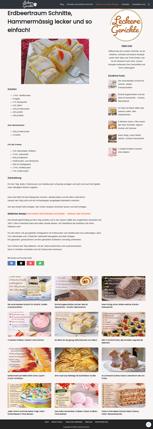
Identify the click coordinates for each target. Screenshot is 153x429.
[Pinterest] (30, 263)
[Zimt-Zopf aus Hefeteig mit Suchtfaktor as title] (76, 360)
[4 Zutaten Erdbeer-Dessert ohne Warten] (29, 324)
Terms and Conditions (74, 422)
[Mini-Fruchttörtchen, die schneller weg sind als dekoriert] (123, 324)
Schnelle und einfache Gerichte (80, 4)
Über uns (88, 422)
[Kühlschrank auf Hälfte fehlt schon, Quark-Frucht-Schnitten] (29, 360)
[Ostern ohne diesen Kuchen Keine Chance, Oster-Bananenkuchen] (123, 395)
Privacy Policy (57, 422)
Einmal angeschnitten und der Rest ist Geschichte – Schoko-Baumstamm (71, 305)
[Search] (149, 4)
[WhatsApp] (40, 263)
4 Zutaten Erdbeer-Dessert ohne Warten (26, 340)
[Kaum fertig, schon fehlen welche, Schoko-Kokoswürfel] (123, 288)
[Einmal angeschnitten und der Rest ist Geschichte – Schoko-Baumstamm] (76, 288)
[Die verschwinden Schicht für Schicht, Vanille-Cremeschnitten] (29, 288)
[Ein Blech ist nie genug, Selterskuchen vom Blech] (76, 324)
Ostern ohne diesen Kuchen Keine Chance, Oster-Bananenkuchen (120, 412)
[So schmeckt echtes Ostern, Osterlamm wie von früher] (123, 360)
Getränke (125, 4)
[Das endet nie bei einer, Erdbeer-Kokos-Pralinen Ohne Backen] (76, 395)
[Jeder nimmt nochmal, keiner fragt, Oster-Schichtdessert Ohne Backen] (29, 395)
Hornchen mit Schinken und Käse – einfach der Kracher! (59, 213)
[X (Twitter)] (21, 263)
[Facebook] (11, 263)
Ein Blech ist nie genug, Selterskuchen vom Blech (76, 340)
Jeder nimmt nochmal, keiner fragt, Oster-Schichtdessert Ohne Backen (26, 412)
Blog (62, 4)
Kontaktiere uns (138, 4)
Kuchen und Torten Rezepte (107, 4)
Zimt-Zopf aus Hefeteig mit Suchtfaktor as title (75, 375)
